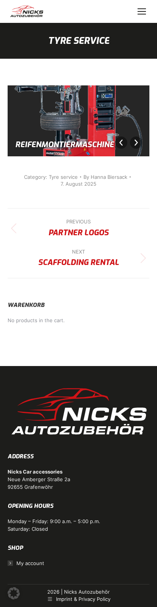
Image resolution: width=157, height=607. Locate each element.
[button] (13, 593)
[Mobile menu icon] (141, 11)
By (105, 177)
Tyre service (63, 177)
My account (30, 563)
